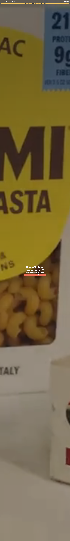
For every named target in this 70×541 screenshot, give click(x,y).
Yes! (29, 274)
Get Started (66, 1)
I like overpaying (40, 274)
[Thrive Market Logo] (3, 1)
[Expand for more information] (42, 3)
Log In (62, 1)
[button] (35, 3)
